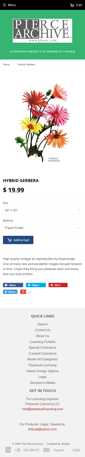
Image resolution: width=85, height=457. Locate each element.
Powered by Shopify (58, 444)
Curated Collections (43, 353)
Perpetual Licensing (42, 365)
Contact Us (42, 330)
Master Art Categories (42, 359)
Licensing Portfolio (42, 341)
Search (43, 324)
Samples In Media (42, 382)
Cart (78, 5)
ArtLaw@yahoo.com (42, 429)
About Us (42, 335)
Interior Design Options (42, 371)
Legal (42, 376)
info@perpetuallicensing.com (42, 409)
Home (6, 64)
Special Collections (42, 347)
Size (5, 203)
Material (8, 220)
